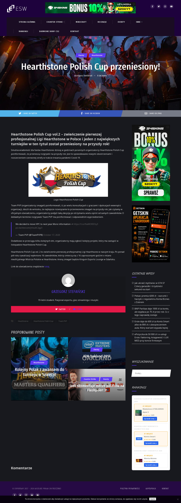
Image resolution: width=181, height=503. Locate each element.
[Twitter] (159, 6)
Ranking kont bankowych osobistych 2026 (146, 427)
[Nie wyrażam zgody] (177, 499)
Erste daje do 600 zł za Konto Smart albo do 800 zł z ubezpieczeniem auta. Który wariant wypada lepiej (151, 324)
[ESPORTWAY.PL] (17, 8)
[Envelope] (37, 495)
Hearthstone (97, 55)
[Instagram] (165, 6)
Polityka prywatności (130, 489)
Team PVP (62, 321)
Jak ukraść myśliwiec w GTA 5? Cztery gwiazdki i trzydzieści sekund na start (149, 286)
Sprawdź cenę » (150, 419)
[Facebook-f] (14, 495)
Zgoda (152, 499)
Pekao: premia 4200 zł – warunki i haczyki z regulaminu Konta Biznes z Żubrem (151, 299)
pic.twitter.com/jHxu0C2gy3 (29, 227)
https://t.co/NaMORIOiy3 (86, 224)
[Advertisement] (90, 86)
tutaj (46, 266)
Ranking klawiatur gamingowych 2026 (150, 400)
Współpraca (151, 489)
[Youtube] (171, 6)
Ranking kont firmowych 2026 (148, 451)
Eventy (81, 55)
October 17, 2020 (51, 234)
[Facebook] (152, 6)
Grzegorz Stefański (83, 75)
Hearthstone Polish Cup (44, 321)
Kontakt (165, 489)
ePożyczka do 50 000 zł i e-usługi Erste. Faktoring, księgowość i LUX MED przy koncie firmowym (151, 337)
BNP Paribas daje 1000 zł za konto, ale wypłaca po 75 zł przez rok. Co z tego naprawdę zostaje (151, 311)
